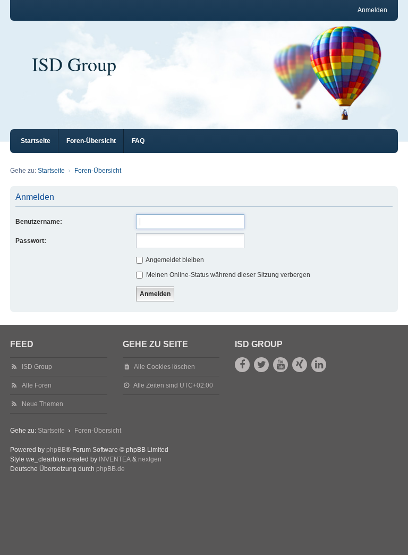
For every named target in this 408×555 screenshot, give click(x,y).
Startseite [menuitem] (35, 141)
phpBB (56, 449)
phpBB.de (110, 469)
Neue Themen (42, 404)
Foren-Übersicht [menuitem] (91, 141)
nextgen (150, 459)
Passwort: (30, 241)
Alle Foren (37, 385)
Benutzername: (38, 221)
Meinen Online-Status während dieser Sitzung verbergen (227, 275)
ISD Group (74, 64)
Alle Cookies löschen (164, 367)
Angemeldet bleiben (174, 260)
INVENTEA (115, 459)
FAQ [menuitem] (138, 141)
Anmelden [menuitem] (372, 10)
